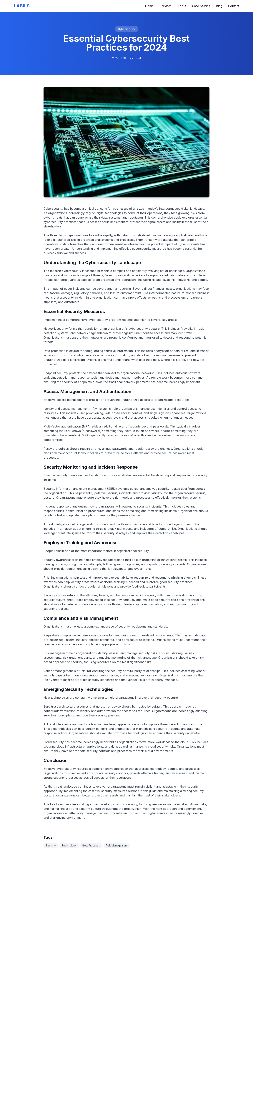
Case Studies (201, 6)
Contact (233, 6)
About (181, 6)
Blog (219, 6)
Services (165, 6)
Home (149, 6)
